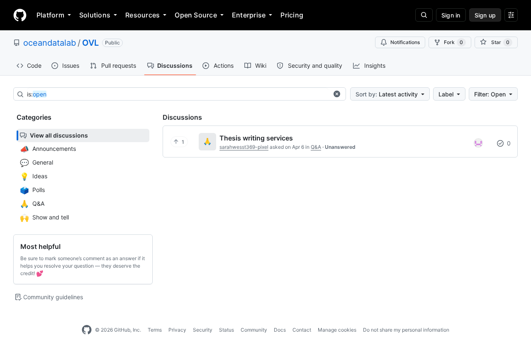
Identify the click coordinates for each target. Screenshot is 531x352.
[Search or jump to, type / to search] (424, 15)
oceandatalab (49, 43)
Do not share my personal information (406, 330)
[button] (337, 94)
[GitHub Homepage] (87, 330)
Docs (280, 330)
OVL (90, 43)
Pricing (291, 15)
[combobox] (177, 94)
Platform (50, 15)
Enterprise (249, 15)
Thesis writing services (256, 138)
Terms (155, 330)
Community (254, 330)
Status (226, 330)
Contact (301, 330)
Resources (142, 15)
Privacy (177, 330)
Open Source (196, 15)
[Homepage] (20, 15)
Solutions (94, 15)
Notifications (405, 42)
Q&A (316, 147)
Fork (453, 42)
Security (202, 330)
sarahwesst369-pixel (243, 147)
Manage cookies (337, 330)
